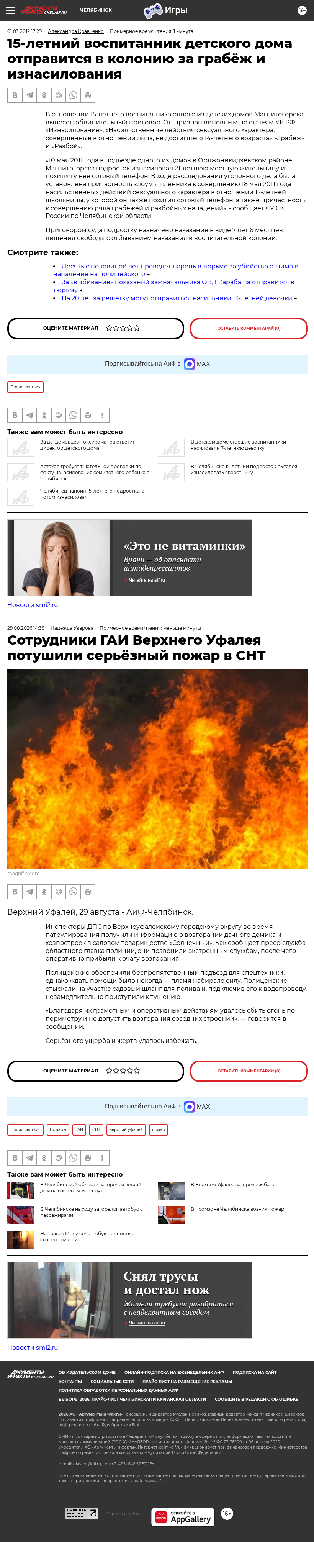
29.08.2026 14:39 (25, 628)
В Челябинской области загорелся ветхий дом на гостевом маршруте (90, 1187)
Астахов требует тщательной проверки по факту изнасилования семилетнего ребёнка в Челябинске (94, 472)
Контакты (70, 1381)
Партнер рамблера (124, 1513)
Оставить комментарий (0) (249, 328)
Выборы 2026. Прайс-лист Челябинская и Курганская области (132, 1399)
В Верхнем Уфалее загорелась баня (233, 1184)
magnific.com (23, 873)
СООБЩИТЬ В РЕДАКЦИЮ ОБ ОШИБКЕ (256, 1399)
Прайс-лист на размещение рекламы (187, 1381)
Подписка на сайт (254, 1372)
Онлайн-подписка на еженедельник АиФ (174, 1372)
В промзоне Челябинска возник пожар (237, 1209)
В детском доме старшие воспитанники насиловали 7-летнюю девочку (238, 445)
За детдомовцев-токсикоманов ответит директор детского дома (87, 445)
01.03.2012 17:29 (24, 31)
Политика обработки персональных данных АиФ (118, 1390)
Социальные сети (112, 1381)
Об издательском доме (87, 1372)
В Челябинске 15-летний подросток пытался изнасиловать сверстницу (244, 469)
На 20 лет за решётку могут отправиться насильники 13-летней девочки (177, 298)
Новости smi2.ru (32, 605)
